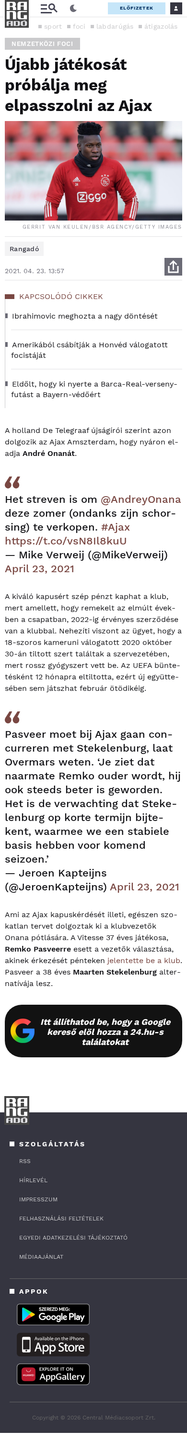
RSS (25, 1161)
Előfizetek (136, 8)
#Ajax (115, 527)
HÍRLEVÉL (33, 1180)
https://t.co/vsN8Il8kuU (66, 541)
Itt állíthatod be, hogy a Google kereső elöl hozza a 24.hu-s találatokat (105, 1032)
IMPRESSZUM (38, 1199)
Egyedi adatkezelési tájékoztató (73, 1237)
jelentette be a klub (143, 960)
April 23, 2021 (39, 569)
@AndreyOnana (141, 499)
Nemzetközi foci (42, 43)
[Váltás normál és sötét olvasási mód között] (73, 8)
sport (53, 26)
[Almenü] (49, 8)
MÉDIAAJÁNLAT (41, 1256)
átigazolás (161, 26)
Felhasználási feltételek (61, 1218)
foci (79, 26)
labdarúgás (115, 26)
